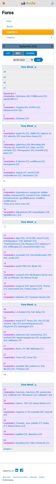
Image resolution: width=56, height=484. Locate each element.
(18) (15, 277)
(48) (22, 349)
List (8, 53)
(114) (23, 412)
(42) (22, 107)
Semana (30, 53)
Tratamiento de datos (20, 477)
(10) (30, 175)
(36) (22, 275)
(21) (11, 99)
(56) (20, 238)
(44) (38, 144)
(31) (37, 349)
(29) (22, 118)
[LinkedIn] (16, 470)
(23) (39, 96)
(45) (23, 144)
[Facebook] (21, 470)
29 (5, 77)
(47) (22, 297)
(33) (35, 133)
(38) (30, 238)
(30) (14, 136)
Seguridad (33, 477)
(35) (22, 133)
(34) (40, 212)
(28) (23, 96)
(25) (30, 241)
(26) (11, 258)
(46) (22, 366)
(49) (24, 212)
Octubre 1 (8, 449)
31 (5, 88)
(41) (22, 147)
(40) (27, 392)
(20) (11, 164)
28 (5, 72)
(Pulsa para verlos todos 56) (16, 204)
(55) (21, 357)
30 (5, 82)
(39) (36, 147)
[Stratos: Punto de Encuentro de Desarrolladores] (28, 4)
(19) (33, 289)
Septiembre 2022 (28, 46)
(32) (10, 150)
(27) (29, 423)
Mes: (18, 53)
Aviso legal (7, 477)
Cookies (41, 477)
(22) (31, 136)
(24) (14, 244)
